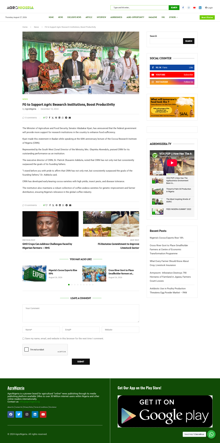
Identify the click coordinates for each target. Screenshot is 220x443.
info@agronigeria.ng (30, 401)
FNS (163, 17)
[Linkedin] (35, 414)
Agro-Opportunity (135, 17)
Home (51, 17)
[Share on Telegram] (66, 117)
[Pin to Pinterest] (56, 117)
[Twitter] (19, 414)
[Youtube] (194, 8)
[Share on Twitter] (53, 117)
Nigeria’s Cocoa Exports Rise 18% (166, 237)
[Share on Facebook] (49, 117)
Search (174, 7)
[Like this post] (46, 117)
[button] (26, 275)
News (60, 17)
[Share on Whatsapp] (63, 117)
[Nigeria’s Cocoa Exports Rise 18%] (34, 274)
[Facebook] (183, 8)
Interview (101, 17)
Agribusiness (116, 17)
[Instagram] (189, 8)
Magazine (153, 17)
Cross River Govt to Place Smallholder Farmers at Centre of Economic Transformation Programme (169, 249)
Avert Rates (207, 17)
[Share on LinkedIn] (59, 117)
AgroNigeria (30, 109)
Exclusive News (74, 17)
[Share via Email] (70, 117)
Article (89, 17)
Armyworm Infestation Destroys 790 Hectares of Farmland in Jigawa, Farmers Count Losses (170, 276)
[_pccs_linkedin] (200, 8)
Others (172, 17)
